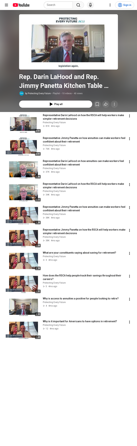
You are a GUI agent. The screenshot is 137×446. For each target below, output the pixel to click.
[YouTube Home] (21, 5)
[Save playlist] (97, 104)
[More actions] (114, 104)
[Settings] (110, 5)
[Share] (105, 104)
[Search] (78, 5)
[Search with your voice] (90, 5)
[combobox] (59, 5)
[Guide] (6, 5)
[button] (68, 42)
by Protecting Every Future (38, 93)
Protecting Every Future (54, 122)
